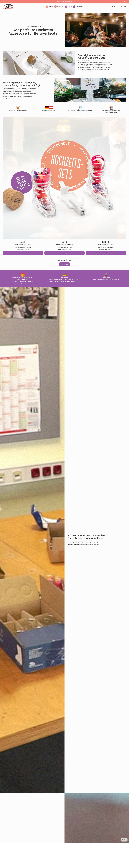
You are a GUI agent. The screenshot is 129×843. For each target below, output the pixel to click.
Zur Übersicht (64, 264)
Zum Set (23, 253)
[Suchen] (118, 6)
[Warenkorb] (125, 6)
